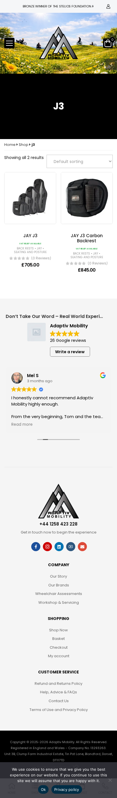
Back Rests (25, 248)
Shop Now (58, 630)
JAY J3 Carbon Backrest (87, 238)
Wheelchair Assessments (58, 593)
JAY (39, 248)
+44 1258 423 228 (58, 524)
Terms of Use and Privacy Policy (59, 709)
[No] (110, 780)
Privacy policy (66, 789)
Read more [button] (22, 424)
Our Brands (58, 585)
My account (58, 656)
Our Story (58, 576)
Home (10, 144)
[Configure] (34, 220)
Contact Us (59, 701)
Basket (58, 638)
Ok (43, 789)
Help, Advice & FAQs (58, 692)
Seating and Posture (30, 252)
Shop (23, 144)
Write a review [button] (70, 352)
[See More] (26, 220)
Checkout (59, 647)
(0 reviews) (41, 258)
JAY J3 (30, 236)
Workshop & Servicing (58, 602)
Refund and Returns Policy (58, 683)
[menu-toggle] (9, 43)
